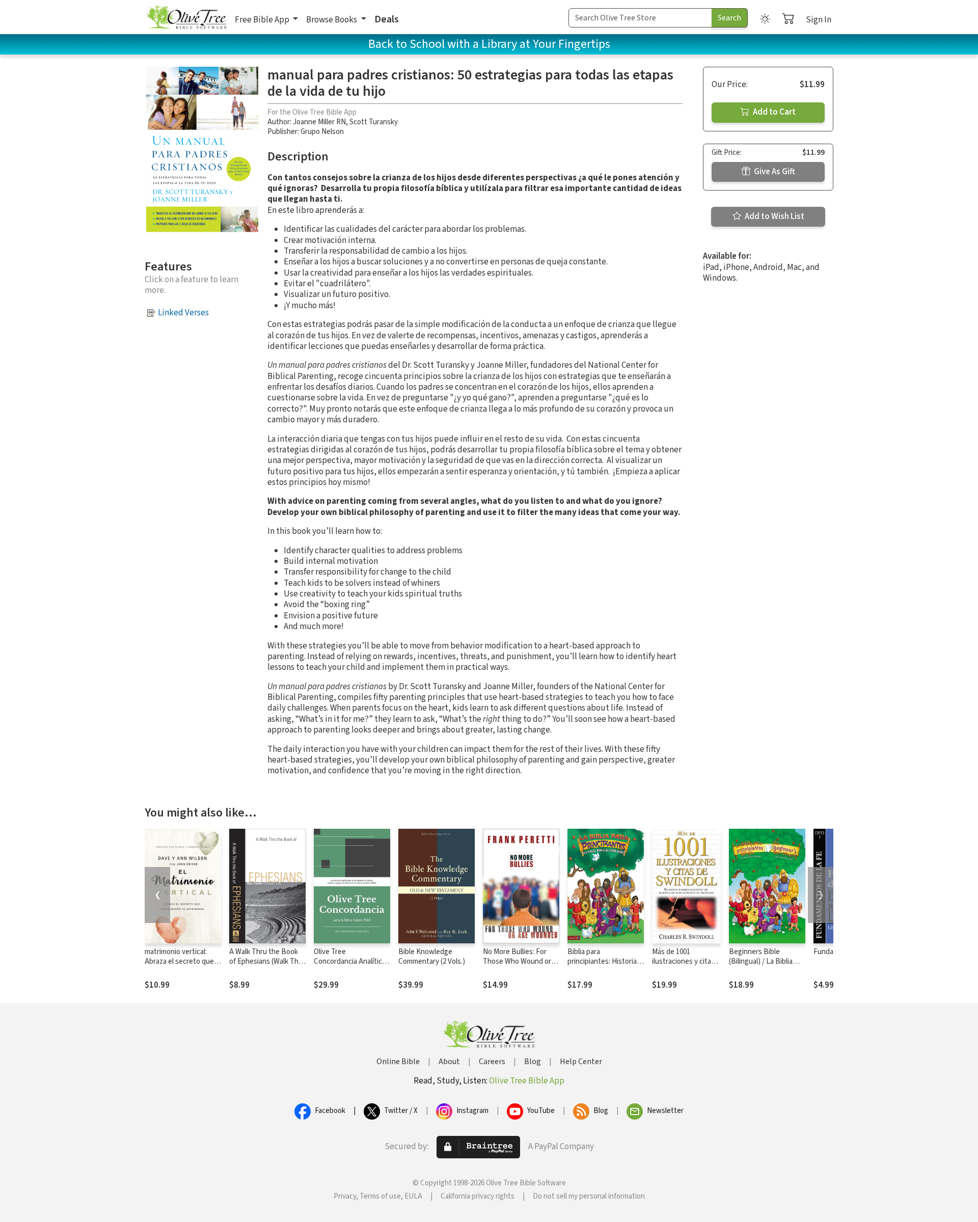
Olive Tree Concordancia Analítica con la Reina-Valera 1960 (351, 961)
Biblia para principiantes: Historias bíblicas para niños (603, 961)
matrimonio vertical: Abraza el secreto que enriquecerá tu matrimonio (179, 966)
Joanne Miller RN (319, 122)
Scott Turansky (373, 122)
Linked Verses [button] (183, 313)
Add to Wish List (773, 216)
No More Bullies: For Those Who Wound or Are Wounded (517, 961)
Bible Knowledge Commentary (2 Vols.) (431, 956)
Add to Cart (773, 112)
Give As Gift (773, 172)
